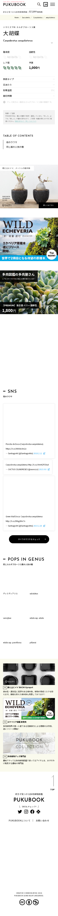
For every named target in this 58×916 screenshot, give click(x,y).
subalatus (34, 593)
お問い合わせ (42, 820)
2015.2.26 (37, 525)
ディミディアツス (10, 593)
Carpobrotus (37, 17)
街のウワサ (11, 142)
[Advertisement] (29, 352)
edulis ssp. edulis (37, 618)
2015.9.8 (43, 469)
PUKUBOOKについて (19, 820)
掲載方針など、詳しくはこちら (25, 121)
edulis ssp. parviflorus (12, 642)
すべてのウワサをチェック (29, 539)
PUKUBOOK (14, 5)
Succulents (26, 17)
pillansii (33, 642)
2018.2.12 (37, 453)
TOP (52, 789)
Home (17, 17)
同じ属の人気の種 (15, 146)
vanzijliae (7, 618)
